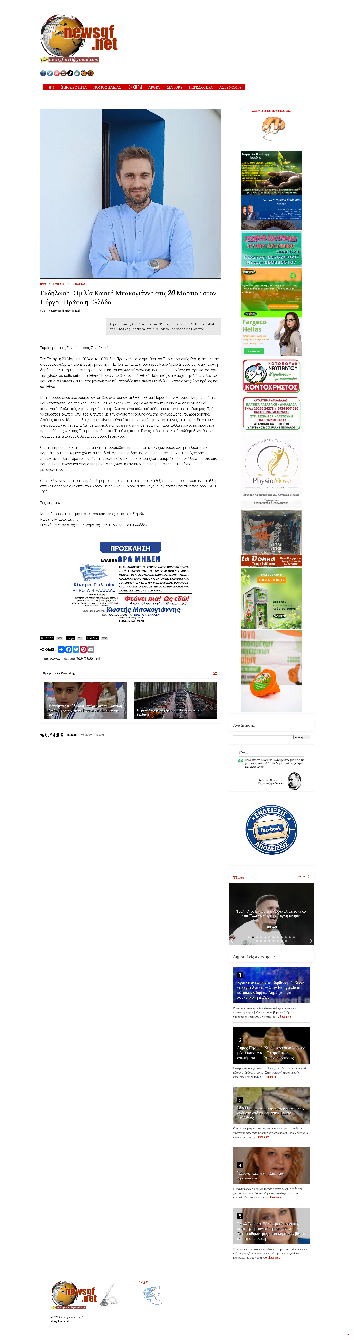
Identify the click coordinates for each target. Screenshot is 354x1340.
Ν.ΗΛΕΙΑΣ (79, 284)
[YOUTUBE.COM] (57, 75)
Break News (59, 284)
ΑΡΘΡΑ (154, 87)
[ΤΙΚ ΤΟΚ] (70, 75)
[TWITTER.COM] (50, 75)
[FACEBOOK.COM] (43, 75)
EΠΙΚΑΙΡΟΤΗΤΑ (74, 87)
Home (50, 87)
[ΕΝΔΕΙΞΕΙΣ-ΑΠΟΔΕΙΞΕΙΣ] (84, 75)
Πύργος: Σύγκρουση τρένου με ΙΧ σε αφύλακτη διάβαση (170, 712)
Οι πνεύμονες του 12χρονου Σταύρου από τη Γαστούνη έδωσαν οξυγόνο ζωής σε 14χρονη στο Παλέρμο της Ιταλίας (84, 710)
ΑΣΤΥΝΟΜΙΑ (230, 87)
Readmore (272, 927)
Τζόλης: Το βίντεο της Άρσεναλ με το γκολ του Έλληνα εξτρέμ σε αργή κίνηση (271, 913)
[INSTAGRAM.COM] (63, 75)
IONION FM (135, 87)
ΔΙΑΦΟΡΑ (174, 87)
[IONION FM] (90, 75)
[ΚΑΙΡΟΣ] (77, 75)
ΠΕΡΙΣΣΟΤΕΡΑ (201, 87)
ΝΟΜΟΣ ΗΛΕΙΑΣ (107, 87)
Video (238, 877)
